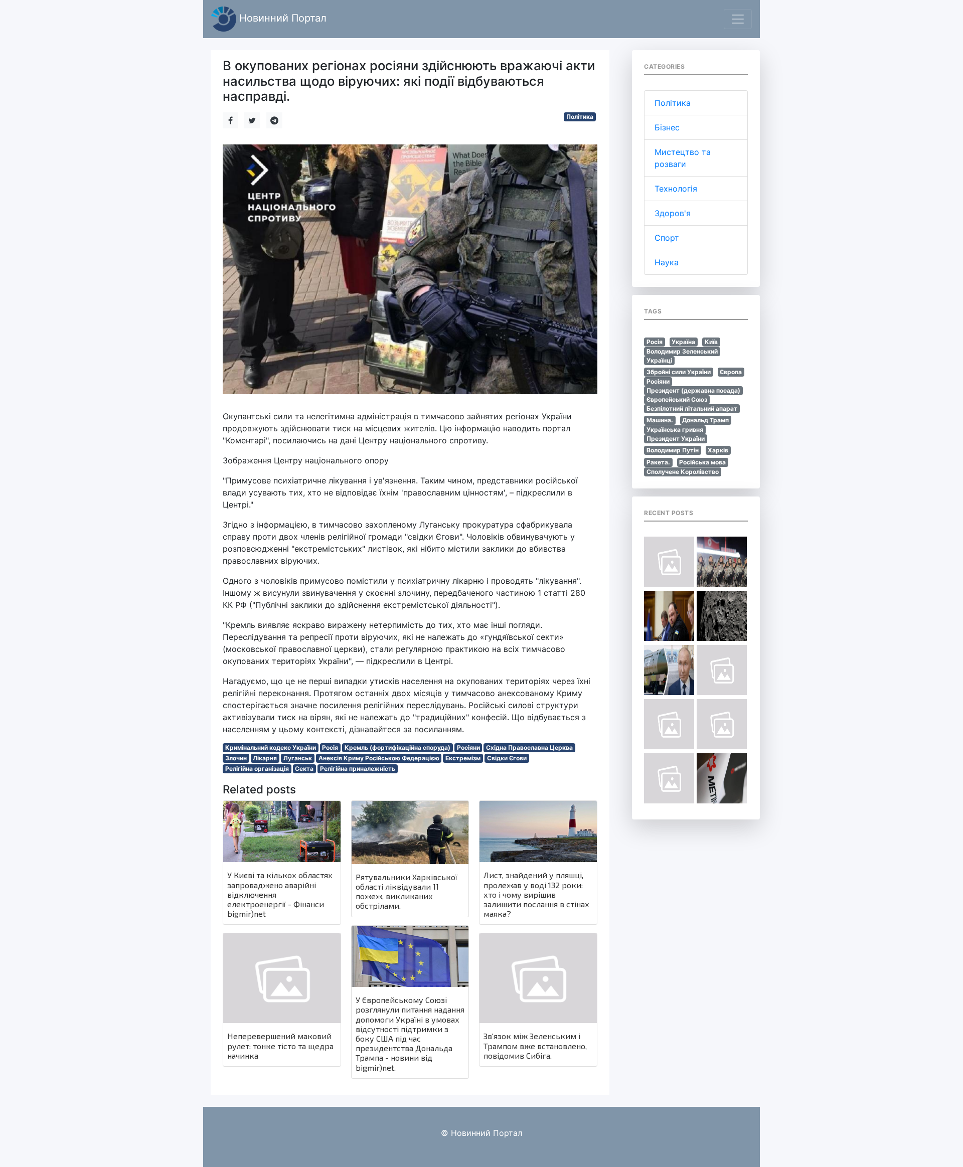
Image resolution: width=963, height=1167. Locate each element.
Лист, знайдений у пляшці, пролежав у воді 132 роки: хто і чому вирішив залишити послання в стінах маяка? (536, 894)
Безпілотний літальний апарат (692, 408)
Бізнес (667, 127)
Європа (731, 372)
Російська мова (702, 462)
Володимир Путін (673, 450)
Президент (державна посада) (693, 390)
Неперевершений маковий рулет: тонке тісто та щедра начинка (280, 1045)
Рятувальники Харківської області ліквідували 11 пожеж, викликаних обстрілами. (406, 891)
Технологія (676, 189)
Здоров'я (673, 213)
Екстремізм (462, 758)
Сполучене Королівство (683, 471)
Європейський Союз (677, 399)
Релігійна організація (257, 768)
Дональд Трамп (705, 420)
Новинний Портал (281, 18)
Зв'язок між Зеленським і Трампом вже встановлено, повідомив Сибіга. (535, 1045)
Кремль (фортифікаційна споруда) (397, 747)
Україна (683, 342)
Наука (667, 262)
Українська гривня (675, 429)
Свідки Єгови (507, 758)
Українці (659, 360)
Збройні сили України (679, 372)
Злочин (236, 758)
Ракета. (658, 462)
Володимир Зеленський (682, 351)
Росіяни (468, 747)
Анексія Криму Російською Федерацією (378, 758)
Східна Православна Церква (529, 747)
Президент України (676, 438)
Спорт (667, 238)
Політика (579, 116)
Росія (330, 747)
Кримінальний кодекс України (270, 747)
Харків (718, 450)
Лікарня (265, 758)
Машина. (660, 420)
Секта (304, 768)
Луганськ (297, 758)
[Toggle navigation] (738, 19)
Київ (711, 342)
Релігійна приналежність (357, 768)
